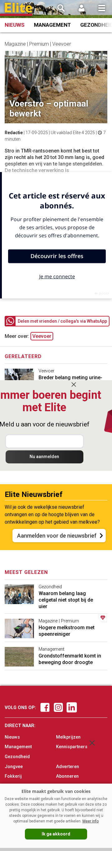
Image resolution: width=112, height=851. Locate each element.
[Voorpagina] (18, 9)
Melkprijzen (68, 737)
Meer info (90, 821)
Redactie (14, 132)
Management (52, 25)
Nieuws (15, 25)
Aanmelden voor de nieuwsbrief (56, 535)
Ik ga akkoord (56, 833)
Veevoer (41, 336)
